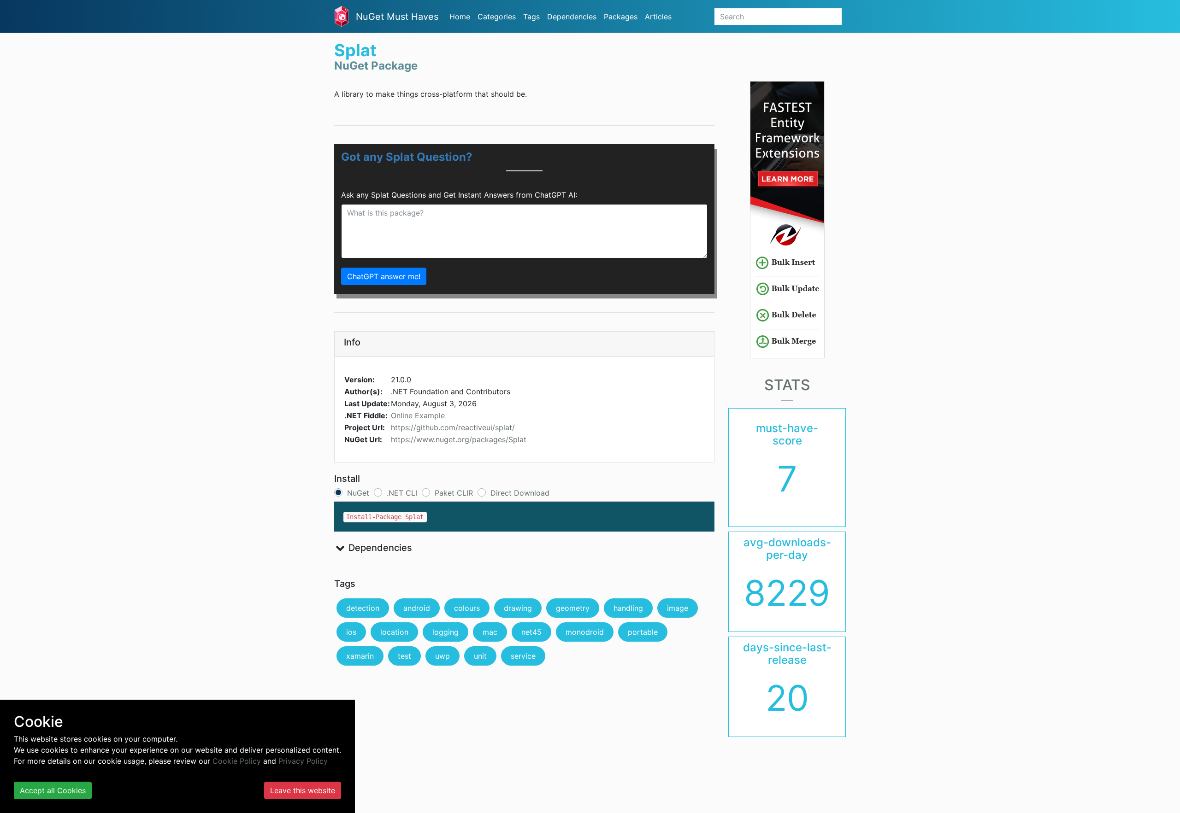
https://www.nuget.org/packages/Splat (458, 439)
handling (628, 608)
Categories (497, 16)
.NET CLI (402, 492)
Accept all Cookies (53, 790)
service (523, 656)
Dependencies (571, 16)
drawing (518, 608)
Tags (531, 16)
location (394, 632)
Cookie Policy (236, 761)
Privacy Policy (303, 761)
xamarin (360, 656)
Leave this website (302, 790)
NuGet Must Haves (397, 16)
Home (459, 16)
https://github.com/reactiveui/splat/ (453, 427)
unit (480, 656)
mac (490, 632)
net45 (531, 632)
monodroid (585, 632)
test (404, 656)
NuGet (358, 492)
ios (351, 632)
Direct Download (519, 492)
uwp (442, 656)
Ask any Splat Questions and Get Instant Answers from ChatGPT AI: (459, 194)
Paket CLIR (454, 492)
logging (445, 632)
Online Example (418, 415)
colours (467, 608)
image (677, 608)
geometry (573, 608)
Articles (658, 16)
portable (643, 632)
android (416, 608)
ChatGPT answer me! (383, 276)
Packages (620, 16)
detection (362, 608)
